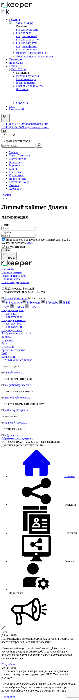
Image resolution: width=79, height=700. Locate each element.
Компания (15, 66)
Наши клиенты (25, 82)
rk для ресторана (27, 29)
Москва (13, 152)
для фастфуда (12, 323)
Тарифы (6, 336)
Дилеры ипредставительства (13, 348)
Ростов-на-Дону (19, 182)
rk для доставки (26, 49)
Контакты (22, 89)
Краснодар (15, 172)
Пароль (6, 232)
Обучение (22, 102)
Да (4, 130)
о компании (8, 269)
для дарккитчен (13, 320)
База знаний (16, 109)
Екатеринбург (17, 158)
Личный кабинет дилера (16, 360)
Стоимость (15, 59)
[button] (42, 504)
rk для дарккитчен (28, 39)
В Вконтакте (13, 302)
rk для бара (23, 32)
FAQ (4, 353)
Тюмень (14, 185)
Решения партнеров (13, 275)
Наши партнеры (26, 79)
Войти (6, 250)
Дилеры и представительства (34, 56)
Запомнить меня (16, 246)
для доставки (11, 330)
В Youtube (52, 302)
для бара (9, 313)
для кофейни (11, 326)
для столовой (12, 316)
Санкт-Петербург (19, 155)
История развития (27, 75)
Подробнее (8, 664)
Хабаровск (15, 188)
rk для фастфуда (26, 42)
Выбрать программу (31, 52)
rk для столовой (26, 36)
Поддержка (16, 62)
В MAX (19, 306)
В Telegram (33, 302)
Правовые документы (30, 85)
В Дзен (33, 306)
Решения (14, 19)
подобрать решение (36, 123)
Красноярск (16, 175)
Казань (13, 168)
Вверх (11, 258)
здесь (29, 242)
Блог (12, 106)
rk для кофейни (26, 46)
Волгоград (15, 162)
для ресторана (12, 310)
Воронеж (14, 165)
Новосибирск (17, 178)
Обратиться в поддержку (17, 438)
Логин (5, 224)
